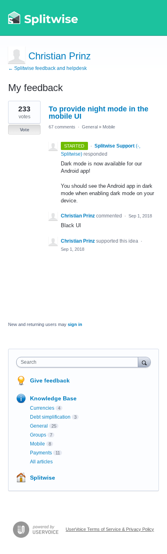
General (90, 126)
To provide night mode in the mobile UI (98, 112)
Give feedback (50, 380)
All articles (41, 462)
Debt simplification (50, 417)
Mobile (109, 126)
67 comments (62, 126)
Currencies (42, 408)
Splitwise (42, 477)
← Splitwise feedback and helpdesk (47, 68)
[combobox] (79, 362)
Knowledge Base (53, 398)
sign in (75, 324)
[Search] (144, 362)
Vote (24, 129)
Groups (38, 435)
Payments (41, 453)
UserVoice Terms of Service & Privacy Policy (110, 529)
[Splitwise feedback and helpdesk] (43, 18)
